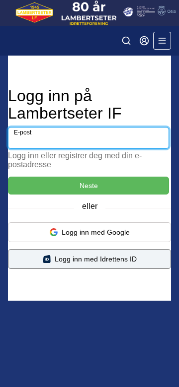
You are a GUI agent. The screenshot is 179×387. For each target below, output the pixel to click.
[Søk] (126, 41)
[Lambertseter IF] (89, 13)
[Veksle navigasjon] (162, 41)
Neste (89, 186)
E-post (22, 132)
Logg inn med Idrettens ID (96, 259)
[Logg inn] (144, 41)
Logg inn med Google (96, 232)
